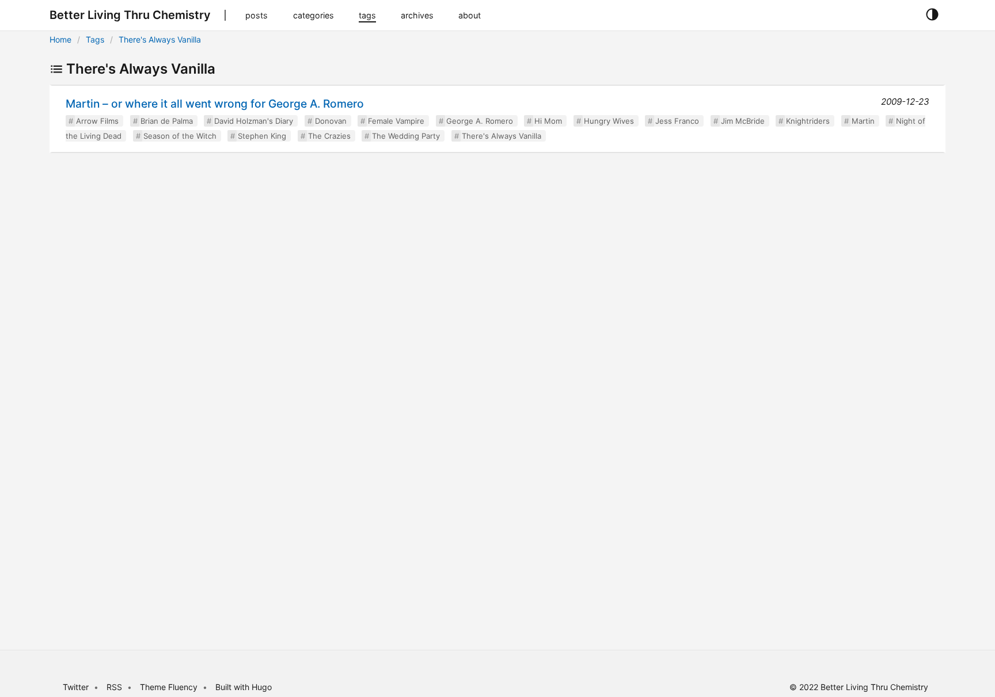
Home (60, 39)
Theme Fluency (170, 687)
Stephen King (262, 135)
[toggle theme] (931, 15)
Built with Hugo (243, 687)
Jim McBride (743, 120)
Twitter (76, 687)
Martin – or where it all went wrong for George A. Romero (215, 104)
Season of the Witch (180, 135)
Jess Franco (677, 120)
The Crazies (329, 135)
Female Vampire (396, 120)
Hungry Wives (609, 120)
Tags (95, 39)
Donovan (331, 120)
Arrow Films (97, 120)
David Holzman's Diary (253, 120)
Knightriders (808, 120)
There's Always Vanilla (160, 39)
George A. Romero (479, 120)
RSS (114, 687)
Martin (863, 120)
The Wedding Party (406, 135)
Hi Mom (548, 120)
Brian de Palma (166, 120)
